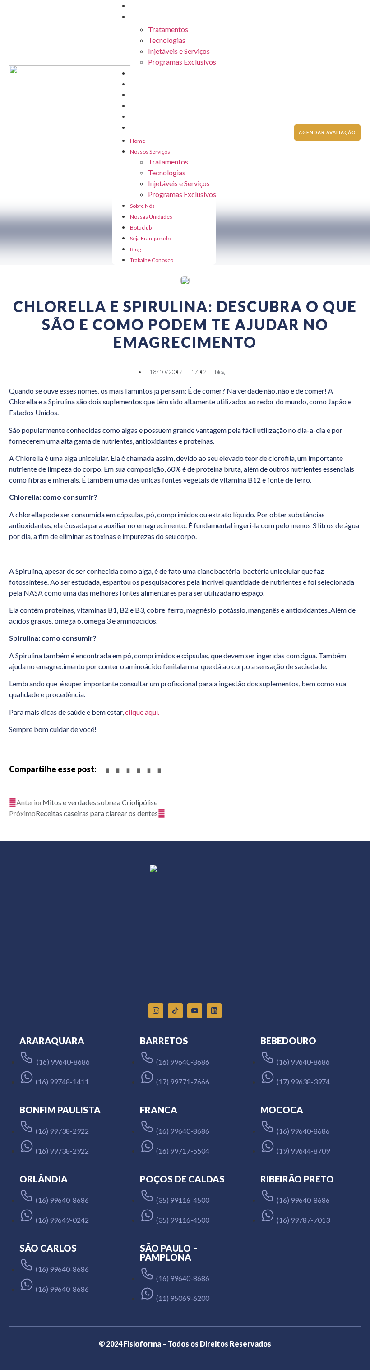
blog (220, 371)
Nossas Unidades (151, 84)
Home (137, 6)
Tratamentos (168, 29)
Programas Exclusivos (182, 61)
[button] (107, 770)
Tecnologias (166, 40)
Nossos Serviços (150, 17)
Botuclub (141, 95)
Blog (135, 116)
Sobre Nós (142, 73)
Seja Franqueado (150, 106)
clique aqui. (142, 712)
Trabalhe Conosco (151, 127)
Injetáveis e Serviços (179, 51)
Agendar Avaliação (327, 132)
